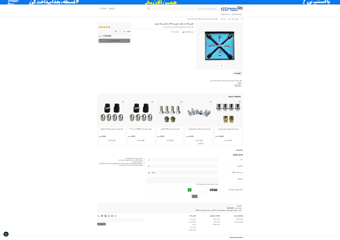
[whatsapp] (115, 216)
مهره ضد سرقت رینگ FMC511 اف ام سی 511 (141, 129)
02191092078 (230, 208)
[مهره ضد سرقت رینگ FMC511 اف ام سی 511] (141, 113)
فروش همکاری (239, 219)
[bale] (98, 216)
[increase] (116, 31)
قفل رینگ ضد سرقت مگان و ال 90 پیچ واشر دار (199, 129)
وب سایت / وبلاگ (237, 172)
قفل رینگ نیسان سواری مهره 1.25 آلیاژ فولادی (112, 129)
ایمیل (239, 166)
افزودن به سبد (113, 41)
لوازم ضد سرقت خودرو (233, 19)
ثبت (102, 224)
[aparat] (101, 216)
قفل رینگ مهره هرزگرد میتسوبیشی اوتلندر (228, 129)
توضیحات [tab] (237, 73)
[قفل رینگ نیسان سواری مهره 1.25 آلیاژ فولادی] (111, 113)
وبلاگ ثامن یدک (192, 221)
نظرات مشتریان (192, 229)
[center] (149, 8)
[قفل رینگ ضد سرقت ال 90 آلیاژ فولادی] (170, 113)
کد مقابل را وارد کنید (235, 190)
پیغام (239, 179)
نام (241, 159)
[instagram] (112, 216)
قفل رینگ (223, 19)
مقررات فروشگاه (216, 224)
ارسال (194, 196)
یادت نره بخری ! (225, 14)
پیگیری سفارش (216, 219)
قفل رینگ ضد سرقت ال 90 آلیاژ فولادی (170, 129)
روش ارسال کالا (238, 221)
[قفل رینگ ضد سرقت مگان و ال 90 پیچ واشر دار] (199, 113)
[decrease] (124, 31)
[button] (240, 123)
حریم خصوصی (216, 221)
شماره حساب (193, 227)
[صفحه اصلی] (242, 19)
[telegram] (108, 216)
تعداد (128, 32)
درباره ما (194, 224)
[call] (105, 216)
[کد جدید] (189, 190)
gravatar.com (117, 163)
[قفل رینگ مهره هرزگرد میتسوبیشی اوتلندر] (228, 113)
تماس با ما (192, 219)
